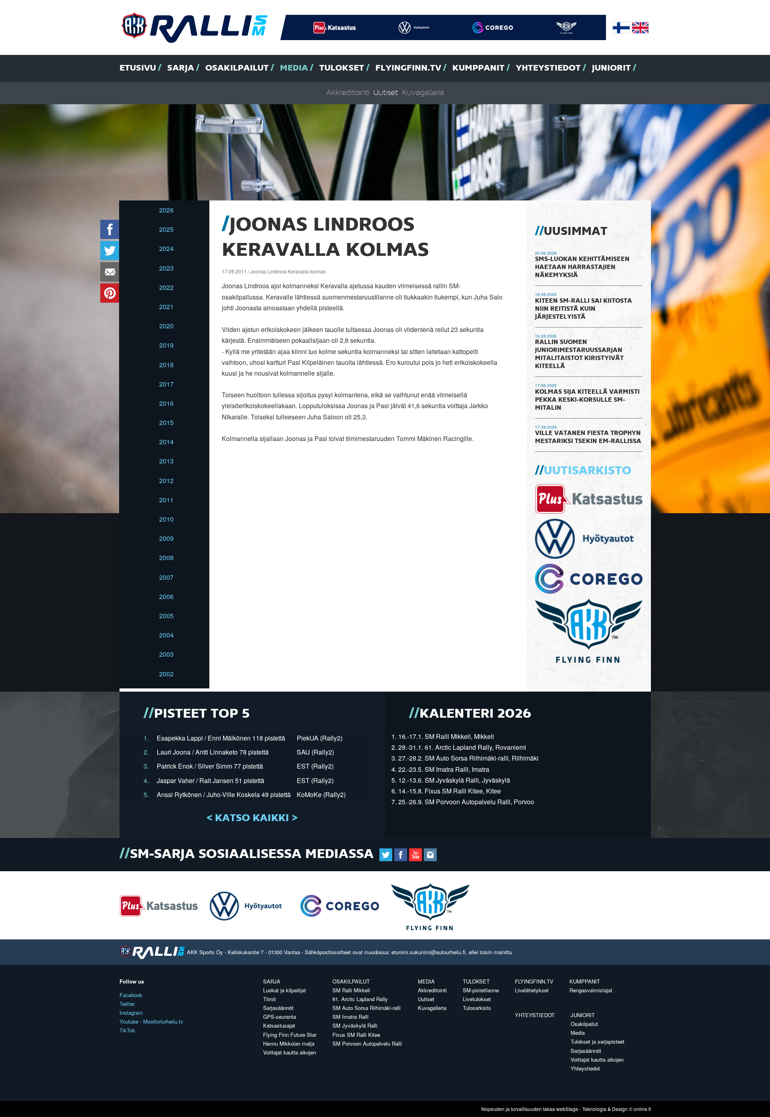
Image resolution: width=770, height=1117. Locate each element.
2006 (166, 596)
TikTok (127, 1030)
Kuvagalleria (423, 93)
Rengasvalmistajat (590, 990)
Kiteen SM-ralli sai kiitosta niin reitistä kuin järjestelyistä (583, 309)
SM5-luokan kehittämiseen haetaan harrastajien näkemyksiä (582, 267)
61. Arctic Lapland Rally (360, 999)
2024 (166, 248)
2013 (166, 460)
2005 (166, 615)
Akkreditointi (347, 93)
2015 (166, 422)
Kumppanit (478, 68)
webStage (567, 1108)
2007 (166, 577)
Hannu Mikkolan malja (288, 1043)
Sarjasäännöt (278, 1008)
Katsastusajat (279, 1025)
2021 (166, 306)
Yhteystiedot (548, 68)
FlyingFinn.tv (408, 68)
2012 (166, 480)
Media (294, 68)
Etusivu (138, 68)
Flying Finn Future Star (289, 1034)
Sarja (180, 68)
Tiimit (269, 999)
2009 (166, 538)
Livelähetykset (532, 990)
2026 (166, 209)
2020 (166, 325)
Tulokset (341, 68)
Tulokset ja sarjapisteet (597, 1041)
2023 (166, 268)
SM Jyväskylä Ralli (354, 1025)
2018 (166, 364)
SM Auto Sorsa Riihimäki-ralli (366, 1008)
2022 (166, 287)
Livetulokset (477, 999)
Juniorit (611, 68)
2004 (166, 634)
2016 (166, 403)
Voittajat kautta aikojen (289, 1052)
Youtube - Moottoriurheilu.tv (151, 1021)
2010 (166, 519)
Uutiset (385, 93)
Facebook (131, 995)
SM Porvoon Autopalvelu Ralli (367, 1043)
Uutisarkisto (587, 471)
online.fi (642, 1108)
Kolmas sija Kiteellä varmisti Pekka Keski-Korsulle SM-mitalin (587, 400)
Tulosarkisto (477, 1008)
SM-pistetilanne (481, 990)
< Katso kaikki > (252, 818)
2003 (166, 654)
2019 (166, 345)
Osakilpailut (237, 68)
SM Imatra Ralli (350, 1016)
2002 (166, 673)
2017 (166, 384)
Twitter (127, 1004)
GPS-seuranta (279, 1016)
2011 (166, 499)
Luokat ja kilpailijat (284, 990)
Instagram (131, 1012)
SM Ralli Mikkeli (351, 990)
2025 (166, 229)
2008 (166, 557)
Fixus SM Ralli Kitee (356, 1034)
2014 (166, 441)
